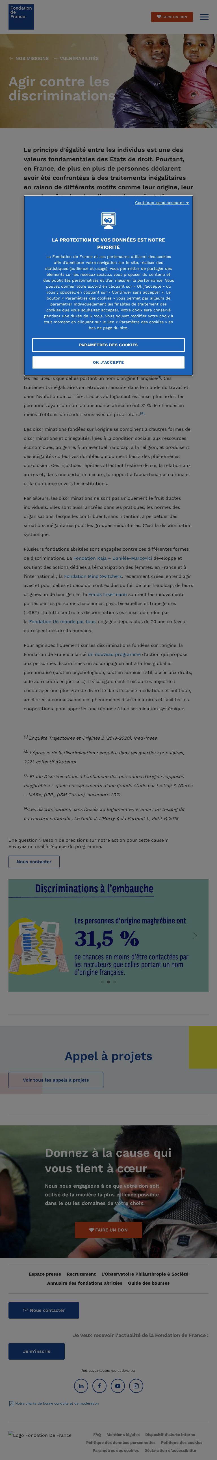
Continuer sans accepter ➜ (162, 202)
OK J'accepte (108, 362)
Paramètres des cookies (108, 345)
